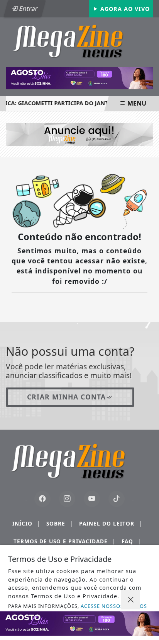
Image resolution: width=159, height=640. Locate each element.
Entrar (28, 8)
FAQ (131, 541)
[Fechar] (130, 599)
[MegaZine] (79, 40)
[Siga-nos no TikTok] (116, 499)
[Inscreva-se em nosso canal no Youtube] (92, 499)
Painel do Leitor (110, 523)
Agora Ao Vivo (124, 8)
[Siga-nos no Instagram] (67, 499)
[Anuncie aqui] (79, 134)
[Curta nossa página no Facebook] (42, 499)
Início (26, 523)
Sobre (59, 523)
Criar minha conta (66, 396)
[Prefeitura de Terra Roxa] (79, 78)
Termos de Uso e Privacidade (64, 541)
